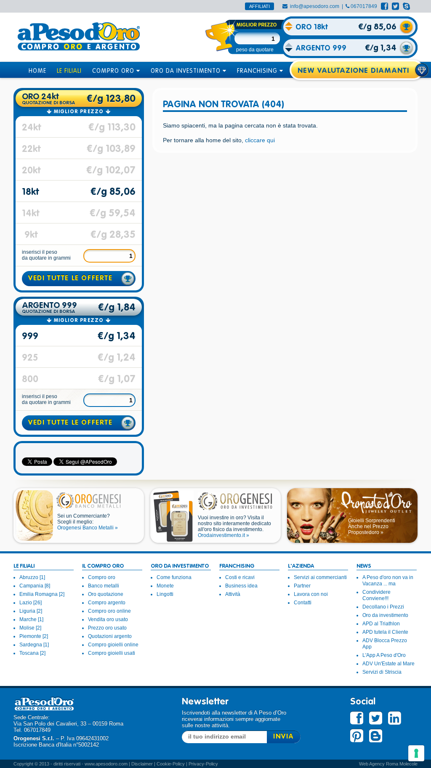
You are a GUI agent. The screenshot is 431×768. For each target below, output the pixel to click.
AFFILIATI (259, 6)
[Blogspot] (375, 736)
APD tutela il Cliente (385, 632)
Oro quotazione (105, 594)
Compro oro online (109, 611)
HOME (37, 71)
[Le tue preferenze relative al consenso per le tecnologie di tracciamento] (416, 753)
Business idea (241, 586)
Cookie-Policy (171, 763)
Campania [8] (34, 586)
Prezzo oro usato (107, 628)
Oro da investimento (385, 615)
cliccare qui (260, 140)
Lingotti (165, 594)
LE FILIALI (69, 71)
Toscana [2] (32, 653)
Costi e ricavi (240, 577)
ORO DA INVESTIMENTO (187, 71)
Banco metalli (103, 586)
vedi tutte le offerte (70, 278)
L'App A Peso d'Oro (384, 655)
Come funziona (174, 577)
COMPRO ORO (114, 71)
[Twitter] (395, 6)
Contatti (302, 603)
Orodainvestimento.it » (223, 535)
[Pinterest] (356, 735)
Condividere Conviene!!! (376, 595)
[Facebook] (384, 6)
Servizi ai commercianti (320, 577)
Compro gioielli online (113, 645)
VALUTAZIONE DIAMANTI (363, 70)
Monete (165, 586)
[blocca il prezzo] (406, 27)
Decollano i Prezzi (383, 607)
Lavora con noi (311, 594)
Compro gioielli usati (111, 653)
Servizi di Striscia (382, 672)
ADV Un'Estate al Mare (388, 664)
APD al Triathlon (381, 624)
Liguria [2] (30, 611)
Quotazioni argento (110, 636)
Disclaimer (142, 763)
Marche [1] (31, 619)
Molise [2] (30, 628)
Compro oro (101, 577)
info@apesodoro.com (314, 6)
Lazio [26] (30, 603)
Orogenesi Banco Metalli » (87, 528)
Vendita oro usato (108, 619)
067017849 (364, 6)
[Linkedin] (394, 718)
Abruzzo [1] (32, 577)
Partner (302, 586)
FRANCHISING (258, 71)
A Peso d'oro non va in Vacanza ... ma (387, 580)
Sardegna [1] (34, 645)
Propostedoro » (365, 532)
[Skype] (406, 6)
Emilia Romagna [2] (41, 594)
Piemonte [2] (33, 636)
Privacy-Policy (203, 763)
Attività (232, 594)
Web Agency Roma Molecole (388, 763)
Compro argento (106, 603)
